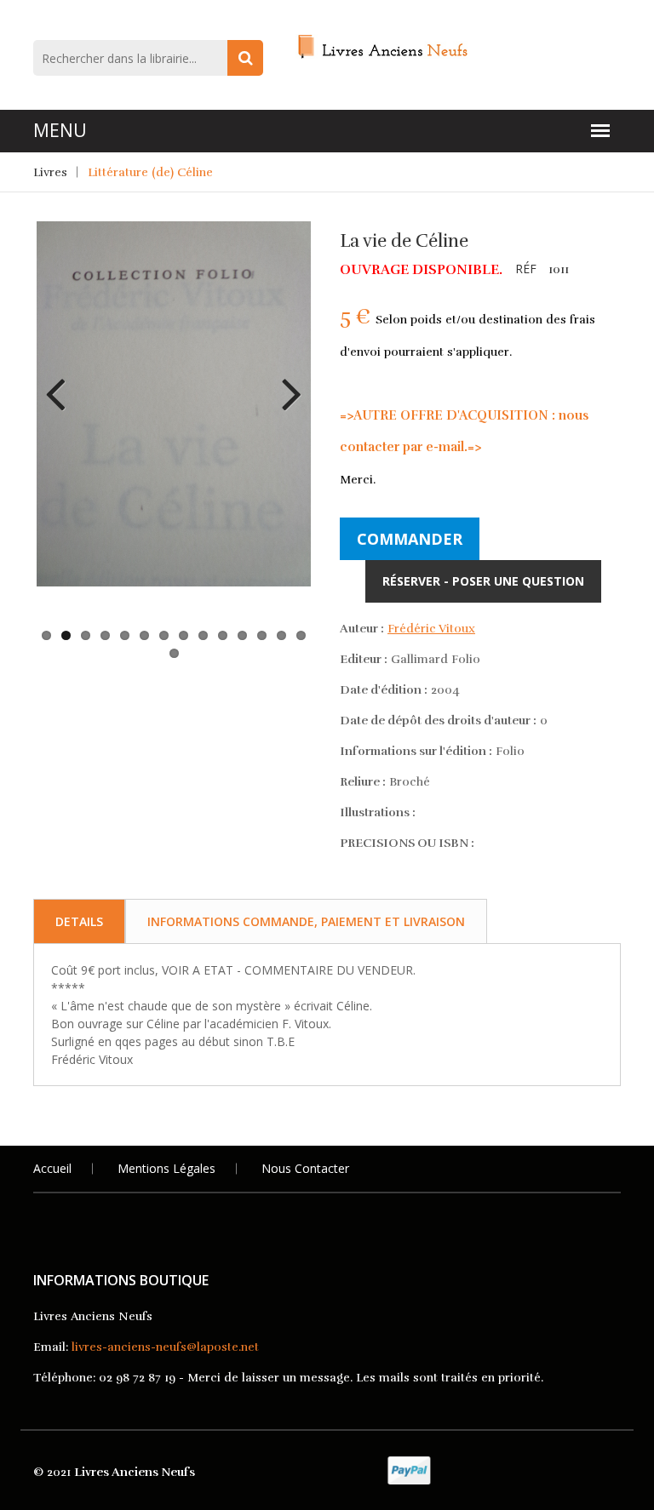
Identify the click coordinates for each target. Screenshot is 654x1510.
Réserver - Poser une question (483, 581)
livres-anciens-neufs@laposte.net (165, 1347)
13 (281, 635)
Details (79, 921)
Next (285, 381)
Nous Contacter (305, 1168)
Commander (409, 539)
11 (242, 635)
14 (301, 635)
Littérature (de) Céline (150, 172)
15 (174, 653)
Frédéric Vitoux (431, 628)
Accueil (52, 1168)
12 (262, 635)
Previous (62, 381)
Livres (50, 172)
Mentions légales (166, 1168)
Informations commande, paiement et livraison (306, 921)
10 (222, 635)
